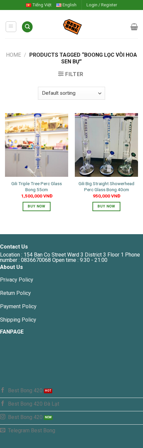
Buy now (36, 206)
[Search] (27, 26)
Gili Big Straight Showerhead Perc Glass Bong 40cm (106, 186)
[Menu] (11, 26)
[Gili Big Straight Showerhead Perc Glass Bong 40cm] (106, 144)
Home (13, 55)
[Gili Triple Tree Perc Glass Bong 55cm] (36, 144)
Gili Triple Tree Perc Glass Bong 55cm (36, 186)
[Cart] (134, 26)
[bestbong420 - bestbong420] (81, 26)
